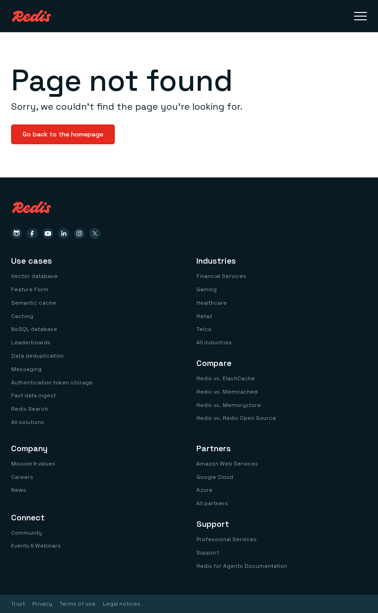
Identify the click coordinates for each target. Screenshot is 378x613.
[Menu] (360, 16)
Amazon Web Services (227, 463)
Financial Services (221, 276)
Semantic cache (33, 302)
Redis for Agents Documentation (241, 566)
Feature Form (29, 289)
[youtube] (47, 233)
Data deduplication (37, 356)
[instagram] (79, 233)
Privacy (42, 603)
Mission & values (33, 463)
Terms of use (77, 603)
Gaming (206, 289)
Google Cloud (214, 477)
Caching (22, 316)
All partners (212, 503)
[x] (94, 233)
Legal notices (122, 603)
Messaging (26, 369)
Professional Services (226, 539)
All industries (214, 342)
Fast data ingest (33, 395)
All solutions (27, 422)
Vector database (34, 276)
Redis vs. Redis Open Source (236, 418)
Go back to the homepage (63, 134)
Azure (204, 490)
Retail (204, 316)
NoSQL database (34, 329)
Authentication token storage (52, 382)
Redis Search (29, 409)
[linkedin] (63, 233)
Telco (204, 329)
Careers (22, 477)
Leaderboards (31, 342)
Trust (18, 603)
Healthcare (211, 302)
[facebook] (32, 233)
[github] (16, 233)
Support (207, 552)
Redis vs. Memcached (227, 391)
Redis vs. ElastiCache (225, 378)
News (18, 490)
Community (26, 532)
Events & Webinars (36, 545)
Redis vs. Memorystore (228, 405)
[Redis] (31, 15)
